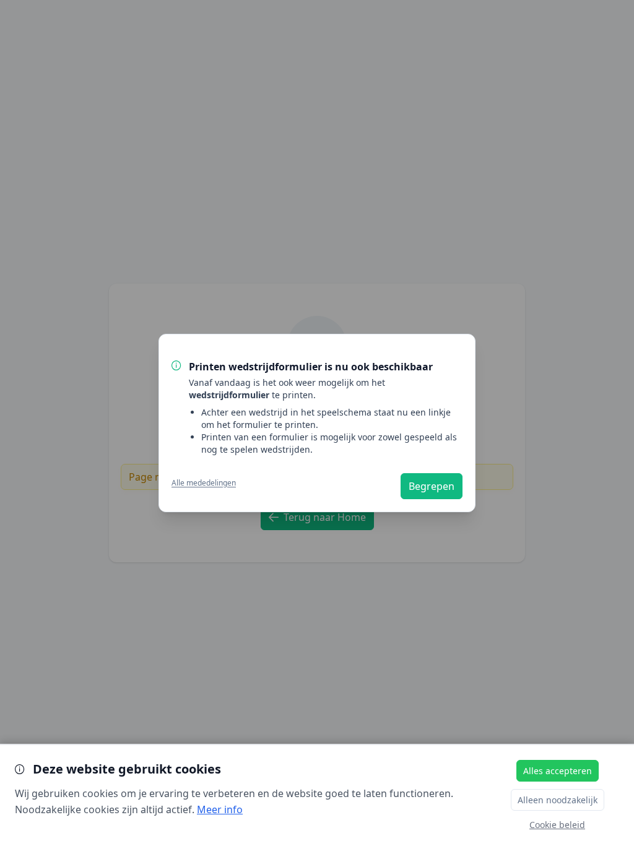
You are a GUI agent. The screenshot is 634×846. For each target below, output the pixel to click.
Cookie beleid (557, 825)
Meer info (220, 809)
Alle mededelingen (204, 483)
